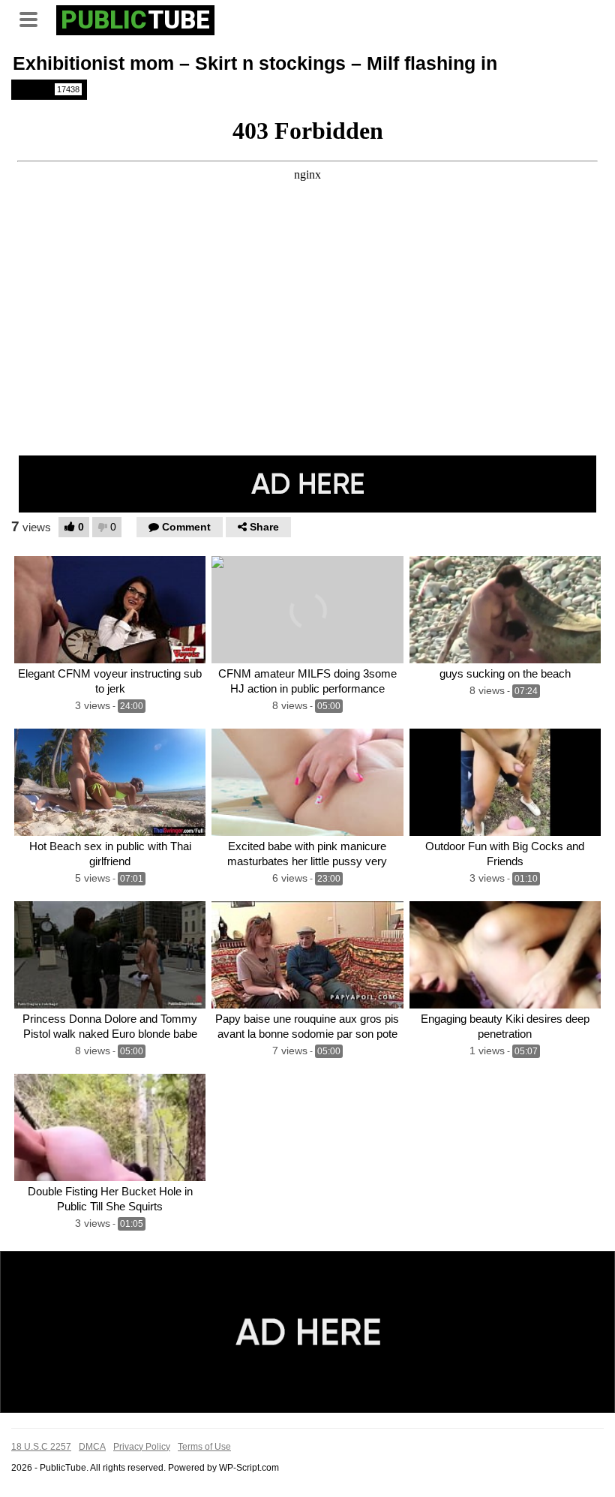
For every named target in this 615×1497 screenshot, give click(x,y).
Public (48, 89)
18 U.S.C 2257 (41, 1446)
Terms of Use (204, 1446)
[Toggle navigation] (33, 18)
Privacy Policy (141, 1446)
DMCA (92, 1446)
